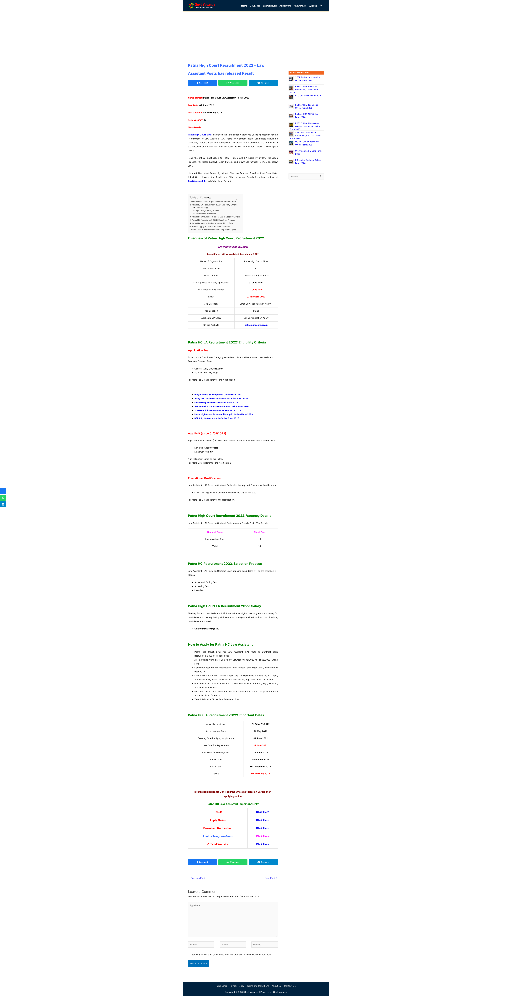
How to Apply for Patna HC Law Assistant (211, 226)
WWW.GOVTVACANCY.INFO (233, 247)
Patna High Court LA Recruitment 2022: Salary (213, 223)
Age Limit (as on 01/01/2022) (207, 211)
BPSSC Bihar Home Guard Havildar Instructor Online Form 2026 (305, 126)
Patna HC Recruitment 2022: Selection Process (213, 220)
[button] (321, 5)
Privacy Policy (237, 986)
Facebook (203, 83)
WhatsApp (234, 83)
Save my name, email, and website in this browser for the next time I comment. (232, 954)
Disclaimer (222, 986)
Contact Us (290, 986)
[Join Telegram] (3, 504)
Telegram (265, 83)
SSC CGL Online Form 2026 (308, 95)
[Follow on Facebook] (3, 491)
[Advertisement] (256, 31)
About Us (276, 986)
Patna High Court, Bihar (200, 134)
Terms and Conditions (258, 986)
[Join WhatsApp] (3, 498)
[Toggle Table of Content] (237, 197)
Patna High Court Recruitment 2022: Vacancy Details (216, 217)
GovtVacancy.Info (197, 181)
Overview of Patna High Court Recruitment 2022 (213, 201)
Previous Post (196, 878)
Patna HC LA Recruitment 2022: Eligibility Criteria (214, 205)
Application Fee (201, 208)
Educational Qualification (206, 214)
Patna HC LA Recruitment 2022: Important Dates (213, 230)
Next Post (271, 878)
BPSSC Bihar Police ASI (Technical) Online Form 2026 (304, 89)
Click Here (262, 820)
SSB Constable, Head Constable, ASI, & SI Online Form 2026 (305, 135)
